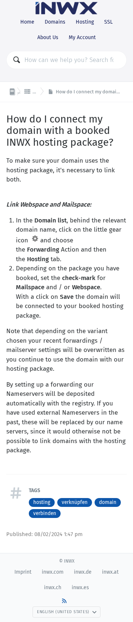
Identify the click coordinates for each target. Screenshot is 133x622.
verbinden (44, 513)
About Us (47, 37)
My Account (82, 37)
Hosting (85, 22)
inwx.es (80, 587)
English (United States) (63, 611)
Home (27, 22)
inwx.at (110, 572)
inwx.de (83, 572)
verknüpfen (75, 502)
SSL (108, 22)
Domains (55, 22)
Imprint (22, 572)
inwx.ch (52, 587)
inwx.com (53, 572)
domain (107, 502)
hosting (41, 502)
